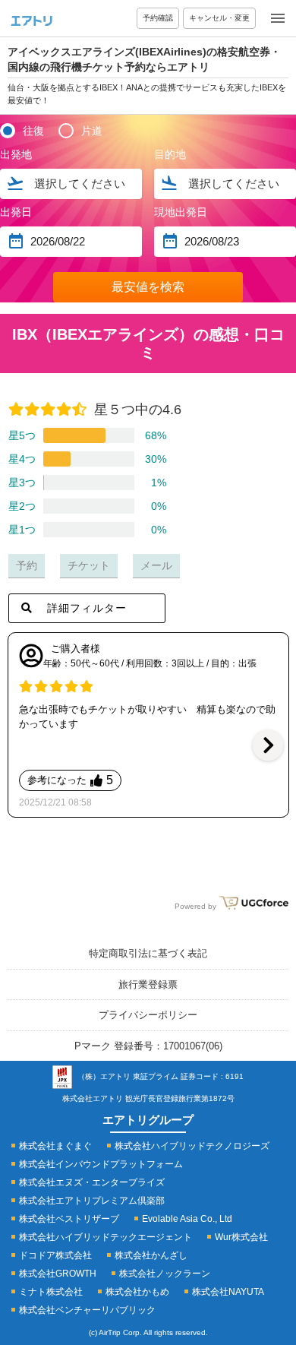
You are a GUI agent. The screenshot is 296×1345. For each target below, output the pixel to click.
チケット (89, 565)
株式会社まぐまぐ (55, 1146)
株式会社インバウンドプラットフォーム (101, 1164)
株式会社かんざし (151, 1255)
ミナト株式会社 (51, 1291)
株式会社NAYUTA (228, 1291)
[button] (268, 745)
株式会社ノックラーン (164, 1273)
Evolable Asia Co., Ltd (187, 1219)
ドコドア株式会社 (55, 1255)
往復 (33, 131)
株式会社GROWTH (57, 1273)
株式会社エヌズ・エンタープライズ (92, 1182)
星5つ (22, 435)
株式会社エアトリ (92, 1098)
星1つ (22, 530)
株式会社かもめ (137, 1291)
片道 (91, 131)
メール (156, 565)
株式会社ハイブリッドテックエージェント (105, 1237)
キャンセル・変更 (219, 18)
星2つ (22, 506)
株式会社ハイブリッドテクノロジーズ (192, 1146)
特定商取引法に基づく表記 (148, 953)
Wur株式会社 (241, 1237)
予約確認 (158, 18)
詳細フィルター (87, 608)
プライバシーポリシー (148, 1015)
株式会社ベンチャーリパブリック (87, 1310)
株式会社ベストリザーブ (69, 1219)
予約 (26, 565)
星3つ (22, 482)
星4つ (22, 459)
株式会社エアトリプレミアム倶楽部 (92, 1200)
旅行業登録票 (148, 984)
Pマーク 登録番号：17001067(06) (148, 1046)
